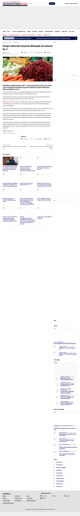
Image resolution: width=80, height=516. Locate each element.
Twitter (55, 496)
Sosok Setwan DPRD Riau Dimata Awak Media (67, 392)
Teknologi (68, 382)
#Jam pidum (59, 473)
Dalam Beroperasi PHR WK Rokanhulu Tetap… (67, 385)
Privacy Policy (18, 498)
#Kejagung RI (59, 465)
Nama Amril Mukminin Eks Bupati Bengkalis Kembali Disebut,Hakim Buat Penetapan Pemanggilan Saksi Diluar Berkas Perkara (27, 201)
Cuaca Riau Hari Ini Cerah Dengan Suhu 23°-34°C (26, 184)
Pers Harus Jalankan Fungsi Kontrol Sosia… (66, 440)
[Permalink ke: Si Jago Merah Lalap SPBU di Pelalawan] (45, 211)
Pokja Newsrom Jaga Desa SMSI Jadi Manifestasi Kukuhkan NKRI (44, 38)
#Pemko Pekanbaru (61, 467)
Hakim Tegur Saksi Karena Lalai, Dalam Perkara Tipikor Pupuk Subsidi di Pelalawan (44, 185)
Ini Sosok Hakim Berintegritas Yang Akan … (65, 343)
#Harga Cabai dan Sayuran (10, 133)
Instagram (68, 496)
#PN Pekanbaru (60, 481)
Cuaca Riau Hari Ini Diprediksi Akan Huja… (67, 454)
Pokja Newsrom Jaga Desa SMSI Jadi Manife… (67, 434)
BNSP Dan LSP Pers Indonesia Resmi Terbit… (67, 378)
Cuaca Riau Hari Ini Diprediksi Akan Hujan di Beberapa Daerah (44, 168)
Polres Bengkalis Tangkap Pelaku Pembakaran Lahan (44, 199)
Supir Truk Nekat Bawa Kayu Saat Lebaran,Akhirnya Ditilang (41, 146)
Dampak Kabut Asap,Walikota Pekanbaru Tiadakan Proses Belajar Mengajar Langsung (10, 185)
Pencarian (52, 3)
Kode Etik (17, 496)
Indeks (4, 496)
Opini (55, 342)
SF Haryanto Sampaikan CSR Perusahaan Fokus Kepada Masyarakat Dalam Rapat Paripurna (10, 168)
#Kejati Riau (59, 462)
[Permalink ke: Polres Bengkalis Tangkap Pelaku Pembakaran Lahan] (45, 193)
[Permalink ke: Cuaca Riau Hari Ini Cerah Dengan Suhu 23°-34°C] (28, 177)
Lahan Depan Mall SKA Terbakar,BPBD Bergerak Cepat (9, 200)
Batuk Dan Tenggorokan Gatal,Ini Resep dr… (67, 397)
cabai (5, 87)
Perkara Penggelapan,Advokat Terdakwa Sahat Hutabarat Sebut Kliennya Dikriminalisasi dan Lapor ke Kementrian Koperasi (27, 220)
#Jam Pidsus (59, 484)
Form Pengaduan (31, 500)
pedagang (12, 102)
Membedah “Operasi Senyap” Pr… (67, 348)
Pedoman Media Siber (8, 503)
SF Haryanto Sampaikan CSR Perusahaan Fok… (65, 429)
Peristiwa (67, 376)
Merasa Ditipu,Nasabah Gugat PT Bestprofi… (67, 403)
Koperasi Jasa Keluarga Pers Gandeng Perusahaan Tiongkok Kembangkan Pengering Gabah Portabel (10, 219)
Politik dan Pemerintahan (65, 425)
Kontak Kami (18, 500)
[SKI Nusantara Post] (15, 3)
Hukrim (62, 401)
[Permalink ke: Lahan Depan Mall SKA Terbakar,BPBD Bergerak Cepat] (10, 193)
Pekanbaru (59, 342)
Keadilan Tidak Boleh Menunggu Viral (68, 354)
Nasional (61, 346)
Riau (63, 342)
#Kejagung (59, 470)
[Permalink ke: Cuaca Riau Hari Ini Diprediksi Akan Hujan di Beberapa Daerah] (45, 161)
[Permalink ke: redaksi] (4, 53)
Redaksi (5, 498)
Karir (28, 496)
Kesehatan (63, 395)
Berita (60, 432)
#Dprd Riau (59, 486)
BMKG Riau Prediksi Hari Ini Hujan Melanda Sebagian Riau (14, 146)
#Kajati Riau (59, 475)
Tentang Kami (6, 500)
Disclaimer (29, 498)
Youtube (44, 498)
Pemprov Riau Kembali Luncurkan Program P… (68, 448)
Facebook (44, 496)
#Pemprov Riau (60, 478)
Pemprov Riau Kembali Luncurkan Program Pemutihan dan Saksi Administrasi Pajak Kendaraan (27, 168)
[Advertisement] (40, 18)
